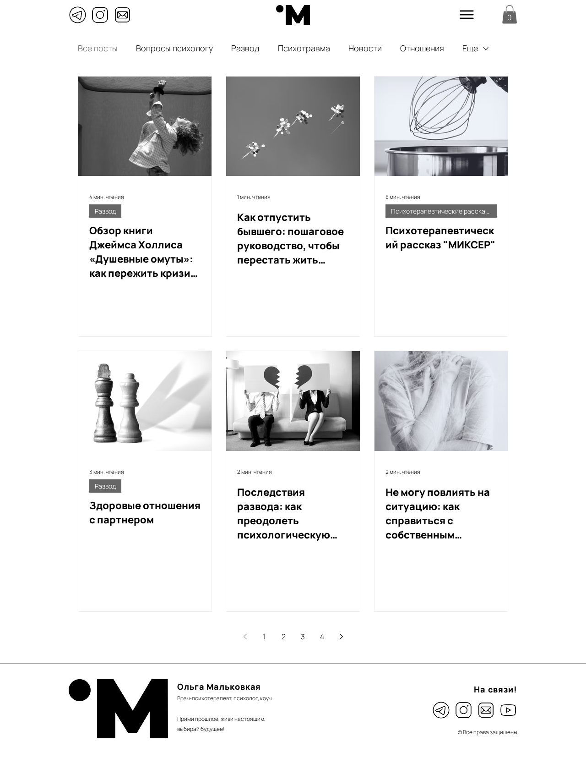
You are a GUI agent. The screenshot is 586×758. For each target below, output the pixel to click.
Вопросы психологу (174, 48)
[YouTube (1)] (508, 710)
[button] (467, 15)
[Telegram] (78, 15)
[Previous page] (245, 636)
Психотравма (304, 48)
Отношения (422, 48)
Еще (470, 48)
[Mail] (122, 15)
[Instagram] (100, 15)
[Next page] (341, 636)
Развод (245, 48)
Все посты (98, 48)
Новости (365, 48)
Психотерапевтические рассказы (442, 211)
